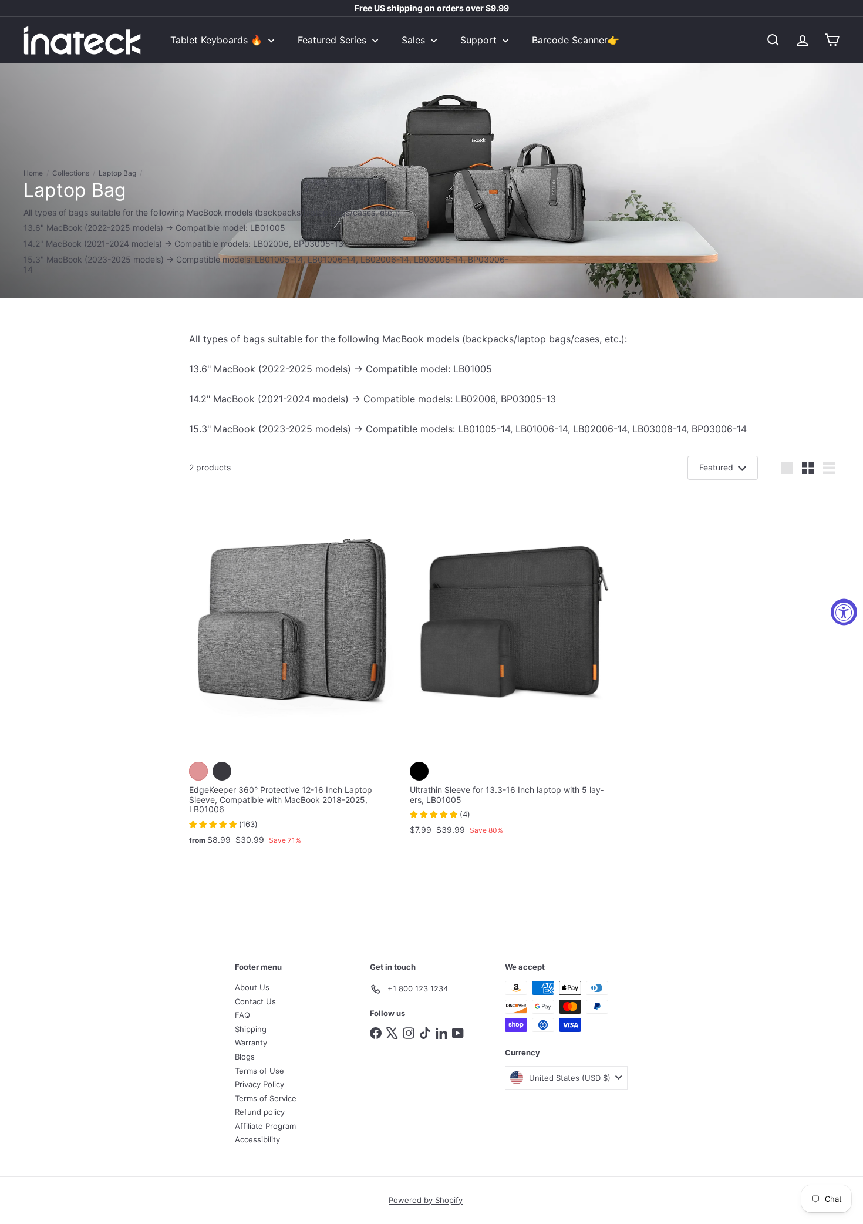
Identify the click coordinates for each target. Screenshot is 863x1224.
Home (33, 173)
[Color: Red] (198, 771)
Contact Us (255, 1001)
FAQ (242, 1015)
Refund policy (260, 1112)
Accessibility (257, 1139)
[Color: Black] (419, 771)
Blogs (245, 1056)
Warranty (251, 1042)
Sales (415, 40)
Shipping (251, 1029)
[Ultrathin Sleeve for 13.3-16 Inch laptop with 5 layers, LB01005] (514, 668)
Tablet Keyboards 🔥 (217, 40)
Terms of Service (265, 1098)
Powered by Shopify (426, 1200)
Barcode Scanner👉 (575, 40)
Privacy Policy (259, 1084)
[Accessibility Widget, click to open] (844, 612)
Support (480, 40)
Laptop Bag (117, 173)
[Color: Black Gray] (222, 771)
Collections (70, 173)
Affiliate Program (265, 1126)
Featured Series (333, 40)
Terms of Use (259, 1070)
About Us (252, 987)
